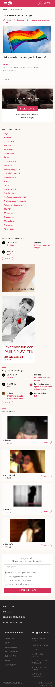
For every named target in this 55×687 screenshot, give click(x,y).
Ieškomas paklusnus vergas (42, 246)
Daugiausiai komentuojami (38, 20)
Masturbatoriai (12, 652)
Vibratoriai (10, 638)
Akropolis (36, 649)
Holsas (10, 393)
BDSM (6, 185)
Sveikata (7, 145)
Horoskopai (9, 149)
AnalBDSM (11, 251)
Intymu (7, 133)
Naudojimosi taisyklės (14, 617)
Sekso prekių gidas (12, 169)
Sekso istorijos (10, 177)
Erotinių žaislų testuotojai (15, 201)
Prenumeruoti (27, 590)
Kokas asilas (40, 393)
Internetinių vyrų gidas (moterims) (21, 572)
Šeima (6, 157)
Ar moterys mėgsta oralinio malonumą (15, 397)
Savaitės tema (10, 193)
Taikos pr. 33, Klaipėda (37, 655)
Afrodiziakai (10, 665)
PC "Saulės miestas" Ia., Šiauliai (40, 661)
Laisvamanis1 (13, 242)
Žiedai (7, 643)
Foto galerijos (10, 161)
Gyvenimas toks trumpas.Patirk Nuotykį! (27, 116)
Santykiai (8, 137)
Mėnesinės (8, 213)
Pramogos (8, 225)
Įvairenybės (9, 153)
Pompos (8, 660)
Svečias (37, 242)
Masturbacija (9, 221)
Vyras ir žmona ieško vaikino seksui (43, 388)
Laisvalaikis (9, 141)
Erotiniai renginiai (12, 173)
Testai (6, 181)
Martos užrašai (10, 189)
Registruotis (27, 108)
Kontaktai (8, 606)
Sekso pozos (9, 217)
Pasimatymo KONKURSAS (15, 197)
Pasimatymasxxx (42, 384)
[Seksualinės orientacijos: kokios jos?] (27, 39)
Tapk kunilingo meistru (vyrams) (20, 580)
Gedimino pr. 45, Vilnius (38, 639)
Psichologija (9, 229)
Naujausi (7, 20)
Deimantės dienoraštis (13, 205)
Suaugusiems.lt (10, 3)
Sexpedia (8, 165)
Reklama (7, 612)
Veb (35, 396)
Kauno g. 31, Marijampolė (37, 675)
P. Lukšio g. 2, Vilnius (40, 645)
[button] (44, 3)
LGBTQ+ (6, 64)
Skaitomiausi (19, 20)
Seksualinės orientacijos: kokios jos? (24, 57)
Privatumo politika (13, 622)
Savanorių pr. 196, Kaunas (39, 668)
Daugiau (7, 259)
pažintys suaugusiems (27, 98)
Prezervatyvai (11, 647)
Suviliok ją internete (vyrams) (19, 576)
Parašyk (46, 442)
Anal (9, 254)
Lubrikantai (10, 656)
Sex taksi (10, 245)
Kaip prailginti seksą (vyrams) (19, 584)
